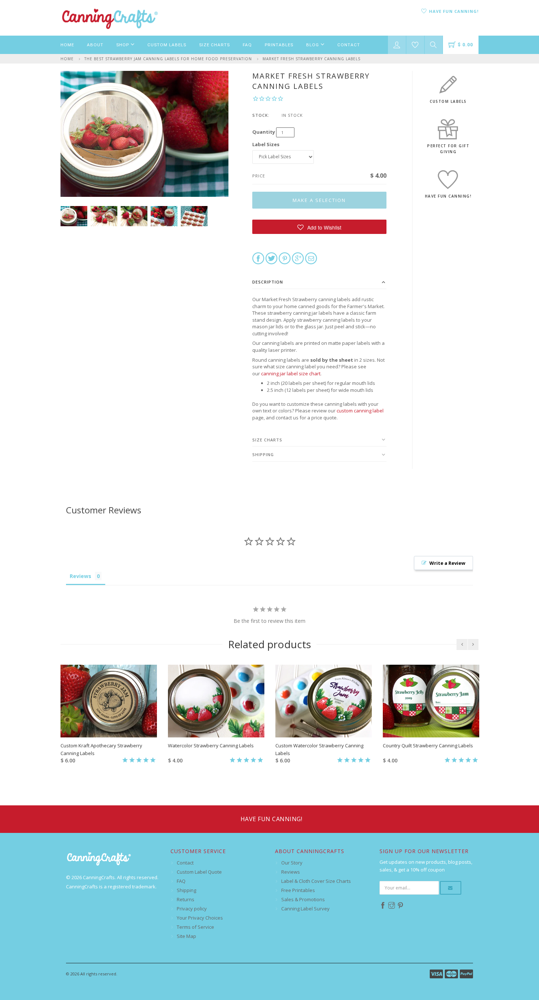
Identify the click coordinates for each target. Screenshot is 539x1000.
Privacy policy (192, 908)
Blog (313, 44)
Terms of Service (195, 927)
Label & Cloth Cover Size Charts (316, 881)
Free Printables (298, 890)
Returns (185, 899)
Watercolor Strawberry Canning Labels (211, 745)
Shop (123, 44)
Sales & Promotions (303, 899)
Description (267, 282)
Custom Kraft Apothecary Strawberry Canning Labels (101, 749)
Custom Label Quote (199, 872)
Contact (348, 44)
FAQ (247, 44)
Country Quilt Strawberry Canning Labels (428, 745)
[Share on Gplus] (298, 257)
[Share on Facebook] (258, 257)
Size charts (267, 440)
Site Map (186, 936)
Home (67, 44)
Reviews (290, 872)
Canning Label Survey (305, 908)
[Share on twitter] (271, 257)
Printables (279, 44)
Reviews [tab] (80, 576)
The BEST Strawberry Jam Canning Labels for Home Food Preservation (168, 58)
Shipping (263, 454)
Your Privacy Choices (200, 917)
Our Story (291, 862)
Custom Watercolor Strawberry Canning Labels (319, 749)
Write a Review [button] (447, 563)
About (95, 44)
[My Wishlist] (415, 45)
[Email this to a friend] (311, 257)
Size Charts (214, 44)
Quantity (263, 132)
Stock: (261, 115)
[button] (319, 227)
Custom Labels (166, 44)
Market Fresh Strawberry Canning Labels (311, 58)
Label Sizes (265, 144)
